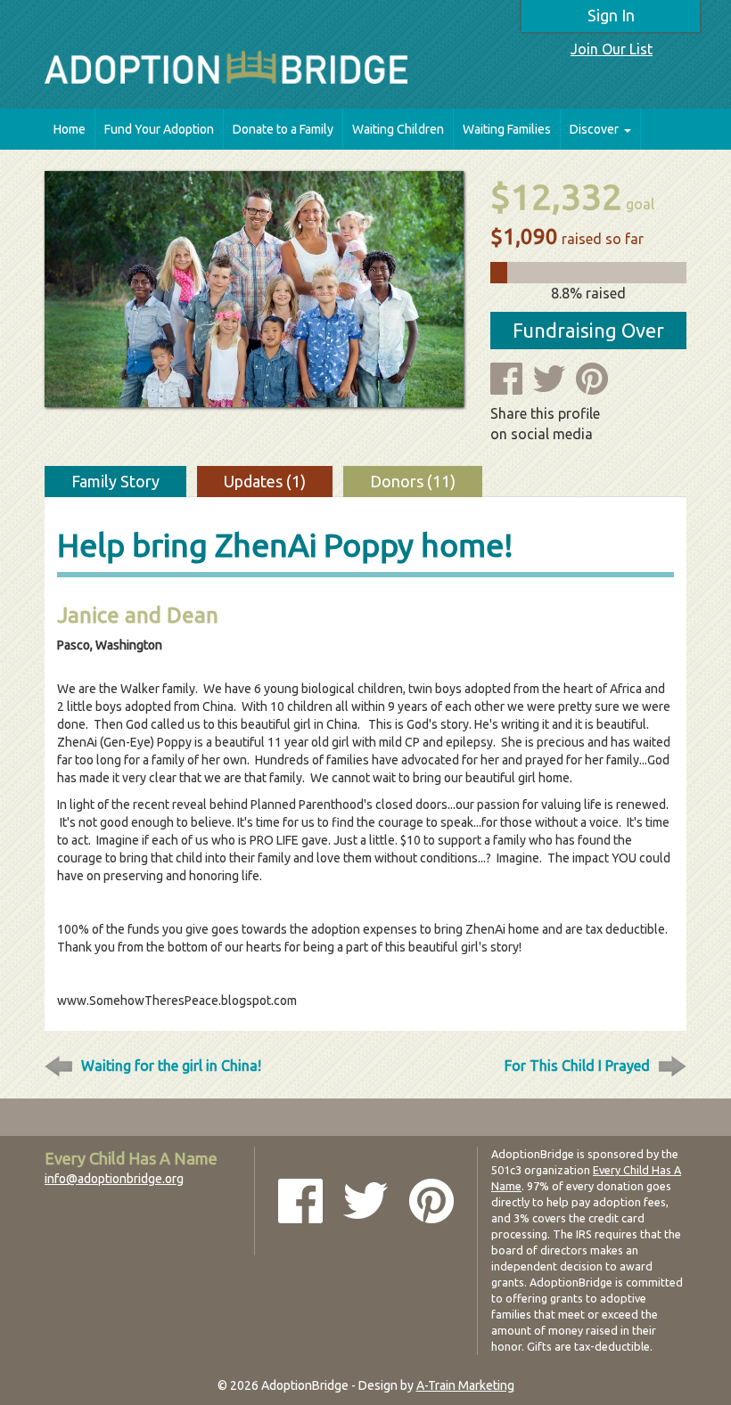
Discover (594, 129)
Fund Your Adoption (159, 129)
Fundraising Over (588, 330)
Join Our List (612, 49)
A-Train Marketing (465, 1385)
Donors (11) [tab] (413, 481)
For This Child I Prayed (577, 1066)
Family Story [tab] (115, 481)
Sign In (611, 15)
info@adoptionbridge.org (114, 1179)
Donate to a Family (283, 129)
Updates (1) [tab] (265, 481)
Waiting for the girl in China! (171, 1066)
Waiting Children (398, 129)
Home (69, 129)
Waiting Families (507, 129)
